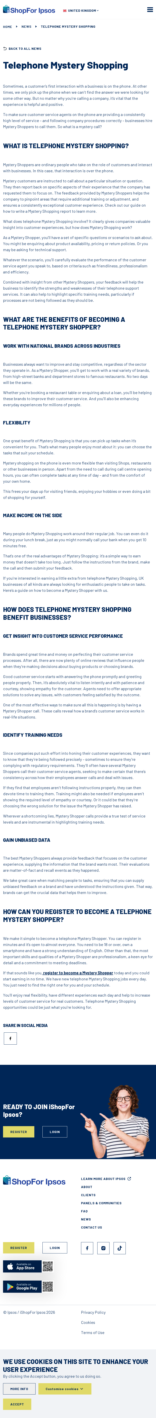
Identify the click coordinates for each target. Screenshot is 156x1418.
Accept (17, 1404)
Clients (88, 1195)
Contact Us (91, 1227)
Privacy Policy (93, 1312)
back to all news (25, 48)
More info (19, 1389)
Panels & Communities (101, 1203)
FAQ (84, 1211)
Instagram (103, 1248)
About (86, 1187)
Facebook (87, 1248)
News (26, 26)
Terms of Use (92, 1332)
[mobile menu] (150, 9)
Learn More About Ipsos (103, 1179)
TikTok (120, 1248)
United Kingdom (82, 10)
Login (55, 1132)
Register (18, 1132)
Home (7, 27)
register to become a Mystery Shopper (77, 972)
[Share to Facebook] (10, 1038)
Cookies (88, 1322)
